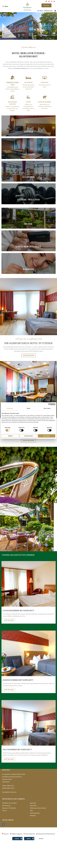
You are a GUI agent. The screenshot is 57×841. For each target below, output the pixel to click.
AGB (31, 810)
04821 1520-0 (10, 786)
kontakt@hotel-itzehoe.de (9, 792)
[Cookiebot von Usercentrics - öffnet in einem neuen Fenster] (49, 404)
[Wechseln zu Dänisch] (51, 1)
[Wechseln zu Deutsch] (46, 1)
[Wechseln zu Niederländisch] (54, 1)
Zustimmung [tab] (10, 408)
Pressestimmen (6, 805)
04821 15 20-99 (11, 788)
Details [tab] (28, 408)
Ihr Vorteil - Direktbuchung (45, 10)
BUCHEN (46, 5)
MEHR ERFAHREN (28, 355)
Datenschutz (33, 805)
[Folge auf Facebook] (3, 824)
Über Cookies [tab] (47, 408)
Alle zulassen (46, 435)
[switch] (21, 430)
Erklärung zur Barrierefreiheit (38, 808)
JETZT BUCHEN (9, 620)
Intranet (4, 810)
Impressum (33, 803)
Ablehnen (10, 435)
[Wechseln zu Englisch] (49, 1)
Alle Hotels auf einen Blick (9, 803)
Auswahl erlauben (28, 435)
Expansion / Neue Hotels (9, 808)
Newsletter (33, 815)
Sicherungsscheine (35, 813)
